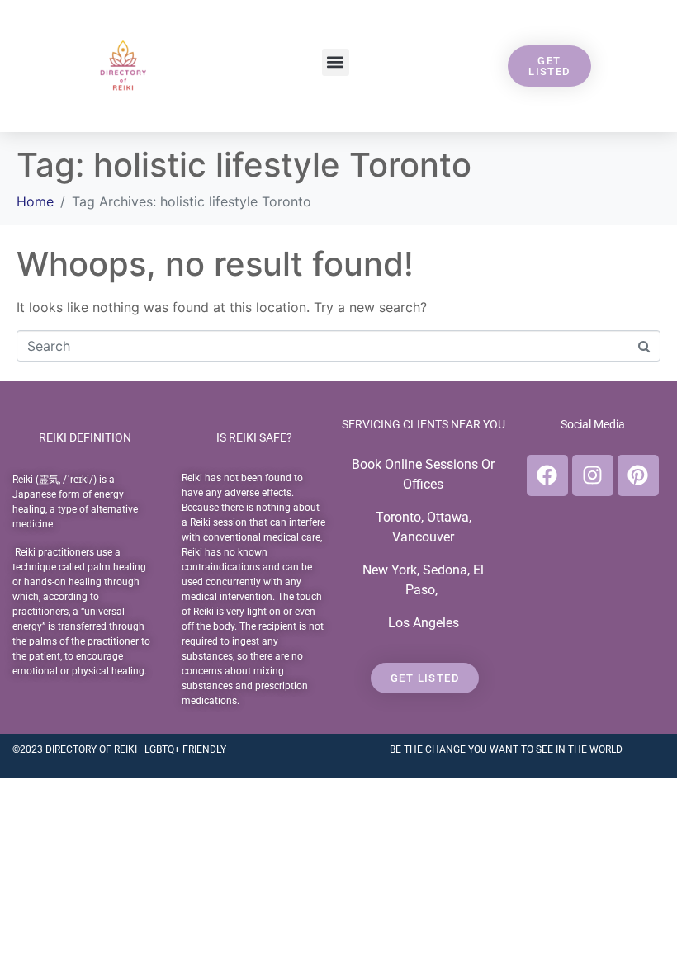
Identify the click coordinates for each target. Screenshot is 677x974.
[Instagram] (592, 475)
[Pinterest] (638, 475)
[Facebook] (547, 475)
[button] (335, 62)
